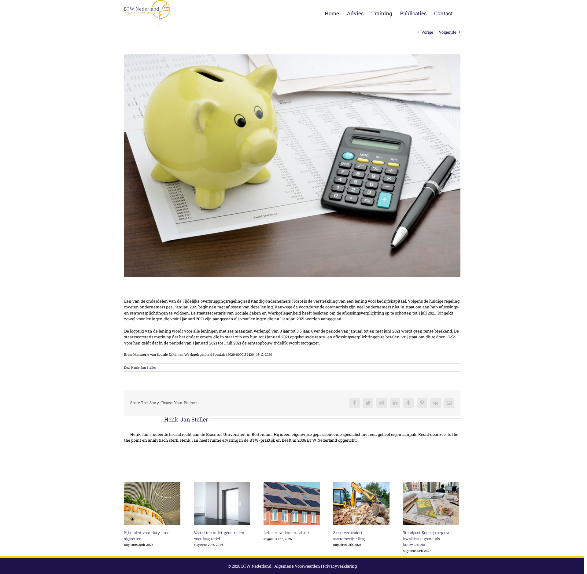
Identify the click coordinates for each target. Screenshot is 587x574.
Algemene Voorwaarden (297, 566)
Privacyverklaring (340, 566)
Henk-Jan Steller (143, 368)
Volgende (447, 32)
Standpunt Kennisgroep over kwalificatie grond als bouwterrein (427, 538)
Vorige (427, 32)
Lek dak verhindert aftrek (287, 532)
